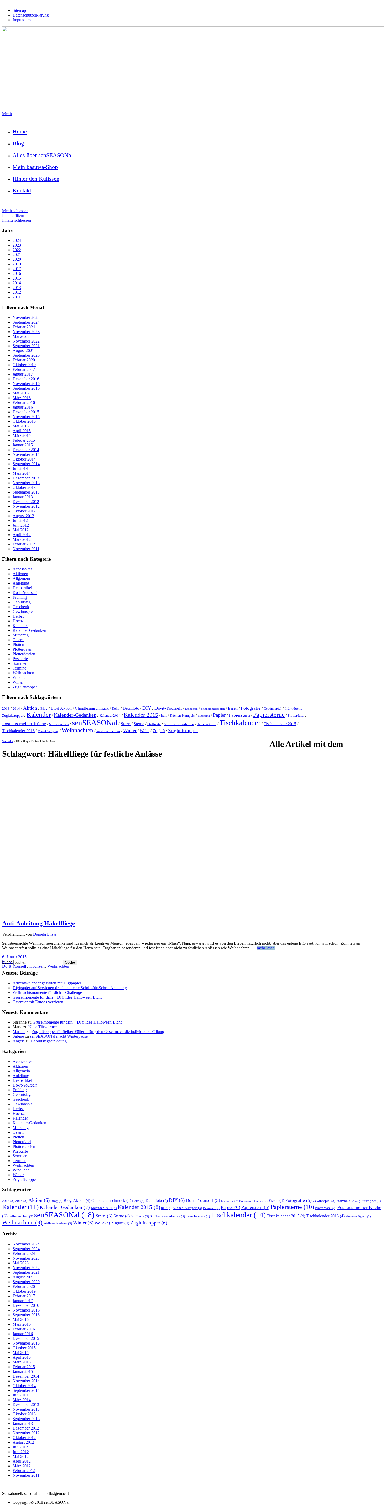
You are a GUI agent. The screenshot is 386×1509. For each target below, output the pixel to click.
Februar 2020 (24, 360)
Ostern (18, 640)
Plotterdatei (22, 649)
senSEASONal (94, 722)
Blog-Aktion (61, 708)
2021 (17, 254)
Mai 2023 (21, 336)
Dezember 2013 (26, 478)
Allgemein (21, 578)
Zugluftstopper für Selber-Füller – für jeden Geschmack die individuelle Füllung (98, 1031)
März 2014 (22, 473)
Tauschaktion (206, 724)
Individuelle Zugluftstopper (358, 1201)
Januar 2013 (23, 497)
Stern (126, 723)
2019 (17, 264)
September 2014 (26, 464)
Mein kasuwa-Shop (35, 167)
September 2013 (26, 492)
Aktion (30, 708)
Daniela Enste (44, 934)
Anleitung (21, 583)
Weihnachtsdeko (108, 731)
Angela (19, 1041)
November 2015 (26, 416)
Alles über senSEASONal (43, 155)
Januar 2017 (23, 374)
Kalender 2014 (110, 716)
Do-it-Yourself (168, 708)
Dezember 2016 (26, 379)
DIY (146, 708)
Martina (19, 1031)
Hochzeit (20, 621)
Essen (233, 708)
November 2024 (26, 317)
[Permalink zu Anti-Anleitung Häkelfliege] (193, 912)
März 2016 (22, 397)
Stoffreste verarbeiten (179, 724)
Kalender (20, 625)
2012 (17, 292)
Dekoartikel (22, 588)
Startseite (7, 741)
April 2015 (22, 431)
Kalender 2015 (141, 715)
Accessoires (22, 569)
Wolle (144, 731)
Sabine (18, 1036)
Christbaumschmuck (92, 708)
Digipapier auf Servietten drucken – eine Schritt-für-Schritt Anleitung (70, 988)
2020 (17, 259)
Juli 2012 (20, 520)
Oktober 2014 (24, 459)
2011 (17, 297)
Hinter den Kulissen (36, 178)
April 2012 (22, 534)
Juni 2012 (21, 525)
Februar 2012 (24, 544)
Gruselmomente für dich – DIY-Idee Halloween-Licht (57, 997)
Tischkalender (240, 723)
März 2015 (22, 435)
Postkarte (20, 658)
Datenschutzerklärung (31, 15)
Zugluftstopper (25, 687)
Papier (219, 715)
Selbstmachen (59, 724)
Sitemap (19, 10)
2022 (17, 250)
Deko (115, 708)
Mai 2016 (21, 393)
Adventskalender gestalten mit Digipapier (47, 983)
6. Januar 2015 (14, 957)
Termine (19, 668)
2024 (17, 240)
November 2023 (26, 331)
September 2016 (26, 388)
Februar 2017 (24, 369)
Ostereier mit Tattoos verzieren (38, 1002)
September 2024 (26, 322)
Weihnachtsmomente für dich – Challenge (47, 992)
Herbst (18, 616)
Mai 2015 (21, 426)
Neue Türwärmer (42, 1027)
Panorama (204, 715)
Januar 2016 (23, 407)
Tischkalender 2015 (280, 723)
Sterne (139, 723)
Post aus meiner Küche (24, 723)
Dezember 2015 (26, 412)
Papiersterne (269, 714)
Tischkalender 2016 (18, 731)
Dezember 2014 (26, 449)
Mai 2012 (21, 530)
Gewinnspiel (23, 611)
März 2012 (22, 539)
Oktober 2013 (24, 487)
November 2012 (26, 506)
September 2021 (26, 346)
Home (20, 131)
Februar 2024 (24, 327)
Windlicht (21, 677)
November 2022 (26, 341)
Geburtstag (22, 602)
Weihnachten (23, 673)
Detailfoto (131, 708)
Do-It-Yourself (25, 592)
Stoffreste (154, 724)
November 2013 (26, 482)
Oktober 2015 (24, 421)
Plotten (18, 644)
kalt (164, 716)
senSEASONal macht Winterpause (59, 1036)
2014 (17, 283)
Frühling (20, 597)
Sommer (20, 663)
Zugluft (159, 731)
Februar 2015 (24, 440)
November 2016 (26, 383)
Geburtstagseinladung (49, 1041)
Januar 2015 (23, 445)
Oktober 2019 (24, 364)
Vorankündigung (48, 731)
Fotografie (250, 708)
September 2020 (26, 355)
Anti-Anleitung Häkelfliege (38, 923)
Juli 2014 (20, 468)
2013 (17, 287)
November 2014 (26, 454)
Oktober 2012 (24, 511)
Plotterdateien (24, 654)
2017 (17, 268)
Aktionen (20, 573)
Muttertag (21, 635)
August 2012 (23, 515)
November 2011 (26, 549)
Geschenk (21, 606)
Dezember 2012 (26, 501)
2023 (17, 245)
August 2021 (23, 350)
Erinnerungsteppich (213, 708)
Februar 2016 (24, 402)
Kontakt (22, 190)
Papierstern (239, 715)
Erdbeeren (191, 708)
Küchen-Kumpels (182, 716)
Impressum (22, 20)
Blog (18, 143)
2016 (17, 273)
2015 (17, 278)
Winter (18, 682)
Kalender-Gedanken (29, 630)
